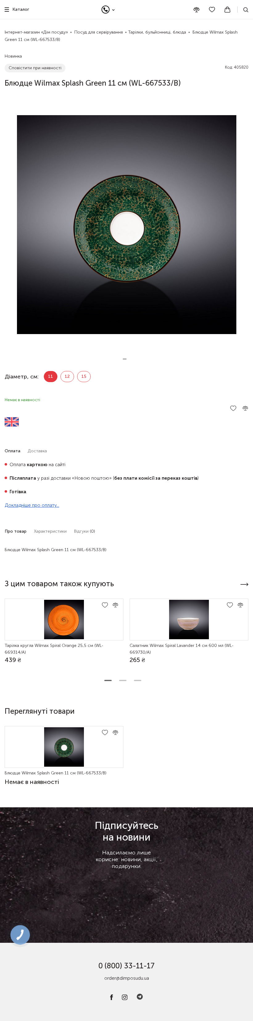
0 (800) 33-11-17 (126, 965)
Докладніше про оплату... (32, 505)
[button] (108, 680)
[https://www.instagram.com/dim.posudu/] (124, 998)
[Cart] (227, 9)
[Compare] (196, 9)
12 (67, 376)
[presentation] (244, 584)
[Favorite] (212, 9)
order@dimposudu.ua (126, 978)
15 (83, 376)
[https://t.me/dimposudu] (139, 998)
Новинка (13, 56)
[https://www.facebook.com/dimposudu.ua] (111, 998)
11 (50, 376)
